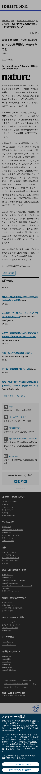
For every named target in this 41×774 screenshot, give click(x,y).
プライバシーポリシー (15, 749)
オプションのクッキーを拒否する (21, 770)
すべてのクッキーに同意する (20, 764)
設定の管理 (6, 758)
